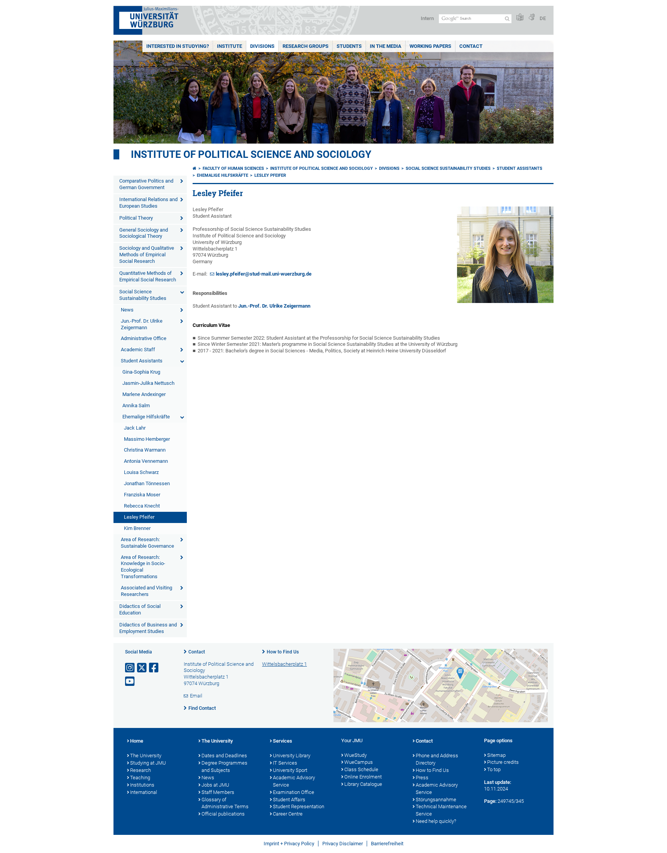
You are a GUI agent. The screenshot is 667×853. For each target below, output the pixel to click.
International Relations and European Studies (148, 202)
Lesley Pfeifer (139, 517)
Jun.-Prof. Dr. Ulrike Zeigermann (142, 324)
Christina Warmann (145, 450)
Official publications (223, 814)
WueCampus (358, 762)
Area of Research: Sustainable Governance (147, 543)
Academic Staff (138, 349)
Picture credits (503, 762)
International (143, 792)
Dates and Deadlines (224, 755)
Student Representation (298, 806)
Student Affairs (289, 799)
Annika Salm (136, 405)
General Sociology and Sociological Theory (143, 233)
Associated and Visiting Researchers (146, 591)
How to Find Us (283, 652)
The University (145, 755)
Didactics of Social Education (140, 609)
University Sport (290, 770)
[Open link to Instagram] (130, 668)
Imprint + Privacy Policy (289, 843)
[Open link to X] (142, 668)
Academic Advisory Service (294, 781)
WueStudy (355, 755)
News (127, 310)
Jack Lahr (135, 428)
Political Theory (136, 218)
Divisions (262, 46)
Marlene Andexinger (144, 394)
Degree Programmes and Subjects (224, 766)
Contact (470, 46)
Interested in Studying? (177, 46)
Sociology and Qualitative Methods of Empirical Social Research (146, 254)
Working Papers (430, 46)
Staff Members (217, 792)
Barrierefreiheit (387, 843)
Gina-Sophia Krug (141, 372)
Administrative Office (143, 338)
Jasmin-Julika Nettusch (148, 383)
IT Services (285, 763)
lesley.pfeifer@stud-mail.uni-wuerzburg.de (263, 274)
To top (494, 769)
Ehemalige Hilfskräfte (146, 417)
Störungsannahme (436, 799)
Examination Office (293, 792)
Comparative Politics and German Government (146, 184)
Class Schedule (361, 769)
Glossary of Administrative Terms (225, 803)
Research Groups (305, 46)
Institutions (142, 785)
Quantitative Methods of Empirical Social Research (147, 276)
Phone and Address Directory (437, 759)
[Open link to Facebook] (154, 668)
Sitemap (496, 755)
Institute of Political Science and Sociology (251, 154)
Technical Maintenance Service (441, 810)
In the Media (385, 46)
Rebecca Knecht (142, 506)
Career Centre (288, 814)
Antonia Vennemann (146, 461)
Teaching (140, 777)
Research (140, 770)
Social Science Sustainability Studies (142, 295)
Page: (490, 801)
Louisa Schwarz (141, 472)
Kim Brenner (137, 528)
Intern (427, 18)
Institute (229, 46)
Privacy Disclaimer (342, 843)
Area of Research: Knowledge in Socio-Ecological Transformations (143, 567)
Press (422, 777)
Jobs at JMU (215, 785)
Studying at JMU (148, 763)
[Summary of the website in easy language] (519, 18)
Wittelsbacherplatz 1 (284, 664)
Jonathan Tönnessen (147, 483)
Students (349, 46)
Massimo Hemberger (147, 439)
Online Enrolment (363, 777)
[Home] (194, 168)
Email (196, 696)
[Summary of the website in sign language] (531, 18)
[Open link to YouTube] (130, 681)
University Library (291, 755)
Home (136, 741)
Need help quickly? (436, 821)
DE (543, 18)
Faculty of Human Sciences (233, 168)
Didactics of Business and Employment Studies (148, 628)
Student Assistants (142, 361)
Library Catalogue (363, 784)
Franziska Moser (142, 495)
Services (282, 741)
